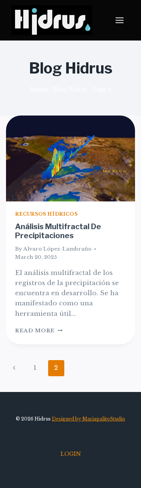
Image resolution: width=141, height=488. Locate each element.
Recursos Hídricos (46, 214)
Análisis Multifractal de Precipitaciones (58, 231)
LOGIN (71, 453)
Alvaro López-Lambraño (57, 249)
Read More (39, 330)
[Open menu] (123, 20)
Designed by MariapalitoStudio (88, 419)
